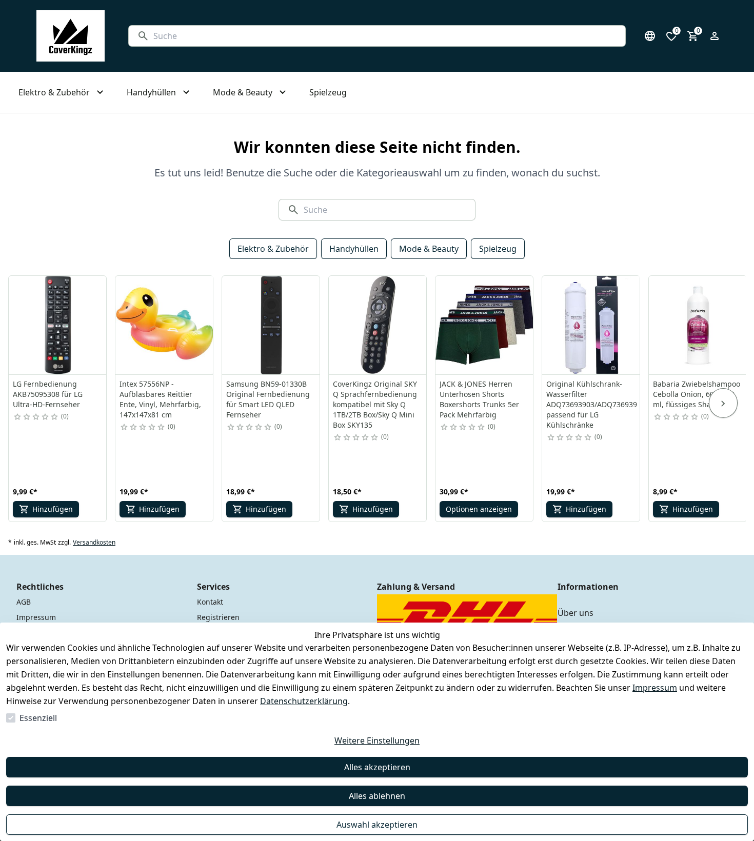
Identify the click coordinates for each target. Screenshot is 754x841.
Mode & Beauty (429, 248)
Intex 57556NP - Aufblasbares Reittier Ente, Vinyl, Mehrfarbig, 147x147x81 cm (160, 399)
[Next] (723, 403)
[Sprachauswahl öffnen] (650, 36)
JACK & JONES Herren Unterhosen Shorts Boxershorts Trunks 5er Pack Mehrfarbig (479, 399)
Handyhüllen (354, 248)
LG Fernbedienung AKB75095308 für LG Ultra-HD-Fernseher (48, 394)
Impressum (654, 687)
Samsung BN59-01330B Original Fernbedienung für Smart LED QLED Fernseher (268, 399)
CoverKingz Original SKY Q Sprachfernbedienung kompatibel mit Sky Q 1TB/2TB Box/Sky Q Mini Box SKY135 (375, 404)
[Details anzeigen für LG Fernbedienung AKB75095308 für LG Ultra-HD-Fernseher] (58, 325)
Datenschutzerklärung (304, 701)
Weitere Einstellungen (377, 740)
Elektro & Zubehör (273, 248)
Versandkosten (94, 542)
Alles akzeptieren (377, 767)
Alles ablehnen (377, 796)
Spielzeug (498, 248)
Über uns (575, 612)
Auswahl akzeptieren (377, 824)
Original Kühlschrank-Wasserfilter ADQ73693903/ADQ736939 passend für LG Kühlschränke (591, 404)
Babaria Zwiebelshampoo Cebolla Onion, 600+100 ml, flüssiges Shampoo (696, 394)
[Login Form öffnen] (714, 36)
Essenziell (38, 718)
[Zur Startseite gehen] (70, 36)
